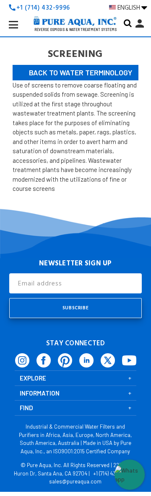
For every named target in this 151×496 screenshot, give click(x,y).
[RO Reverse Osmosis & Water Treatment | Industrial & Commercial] (75, 8)
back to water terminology (80, 72)
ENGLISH (129, 8)
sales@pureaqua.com (75, 481)
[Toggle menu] (20, 31)
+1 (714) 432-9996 (113, 473)
